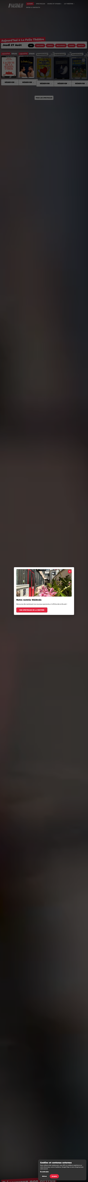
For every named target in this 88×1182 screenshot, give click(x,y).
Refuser (44, 1176)
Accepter (54, 1176)
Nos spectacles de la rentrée (31, 610)
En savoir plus (44, 1171)
